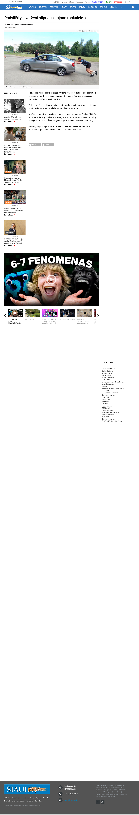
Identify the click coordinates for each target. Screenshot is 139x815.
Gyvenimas (103, 7)
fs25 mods (105, 417)
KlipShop (105, 386)
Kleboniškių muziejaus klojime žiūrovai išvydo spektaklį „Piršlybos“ (13, 180)
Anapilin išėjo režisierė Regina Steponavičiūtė (12, 118)
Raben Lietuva (107, 406)
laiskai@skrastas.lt (71, 800)
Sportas (73, 7)
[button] (35, 144)
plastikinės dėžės (107, 410)
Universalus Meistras (109, 369)
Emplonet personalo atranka (112, 412)
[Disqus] (64, 177)
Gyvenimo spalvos (20, 801)
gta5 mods (105, 397)
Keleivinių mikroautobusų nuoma (113, 388)
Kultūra (64, 7)
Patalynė (105, 404)
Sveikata (82, 7)
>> (121, 7)
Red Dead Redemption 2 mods (112, 421)
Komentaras (16, 798)
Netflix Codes (106, 375)
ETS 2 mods (106, 408)
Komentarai (43, 7)
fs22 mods (105, 391)
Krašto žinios (92, 7)
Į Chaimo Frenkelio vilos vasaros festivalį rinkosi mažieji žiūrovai (13, 210)
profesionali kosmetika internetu (113, 382)
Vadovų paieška (107, 373)
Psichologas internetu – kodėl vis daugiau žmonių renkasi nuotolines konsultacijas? (13, 148)
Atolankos (113, 7)
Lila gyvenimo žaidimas (110, 393)
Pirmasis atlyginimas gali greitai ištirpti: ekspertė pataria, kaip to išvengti (13, 241)
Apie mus (64, 2)
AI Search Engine (108, 377)
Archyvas (87, 2)
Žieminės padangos (108, 395)
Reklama (71, 2)
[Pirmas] (13, 7)
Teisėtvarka (54, 7)
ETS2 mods (106, 399)
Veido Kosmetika (108, 384)
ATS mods (105, 401)
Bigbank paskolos (108, 415)
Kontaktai (38, 801)
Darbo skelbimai (107, 371)
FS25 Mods (106, 380)
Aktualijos (32, 7)
